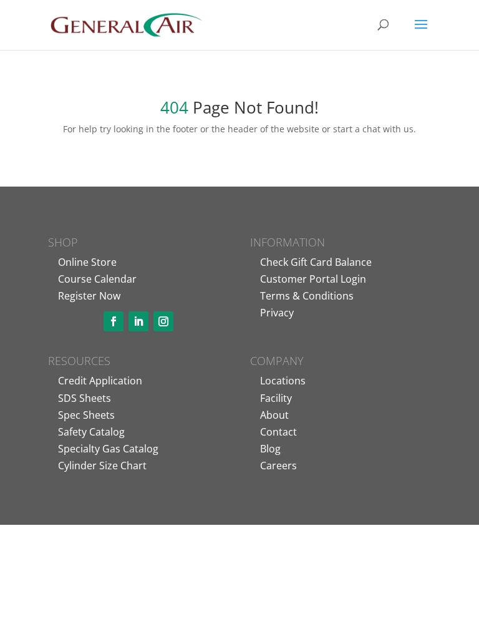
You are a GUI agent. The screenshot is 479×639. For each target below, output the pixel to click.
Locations (283, 381)
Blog (270, 449)
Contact (278, 432)
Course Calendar (97, 279)
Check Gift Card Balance (316, 262)
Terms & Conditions (307, 296)
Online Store (87, 262)
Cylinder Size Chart (102, 465)
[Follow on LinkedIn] (138, 321)
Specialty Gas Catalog (108, 449)
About (274, 415)
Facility (276, 398)
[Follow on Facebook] (113, 321)
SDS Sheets (84, 398)
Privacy (277, 313)
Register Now (89, 296)
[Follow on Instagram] (163, 321)
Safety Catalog (91, 432)
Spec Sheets (86, 415)
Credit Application (100, 381)
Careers (278, 465)
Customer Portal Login (313, 279)
